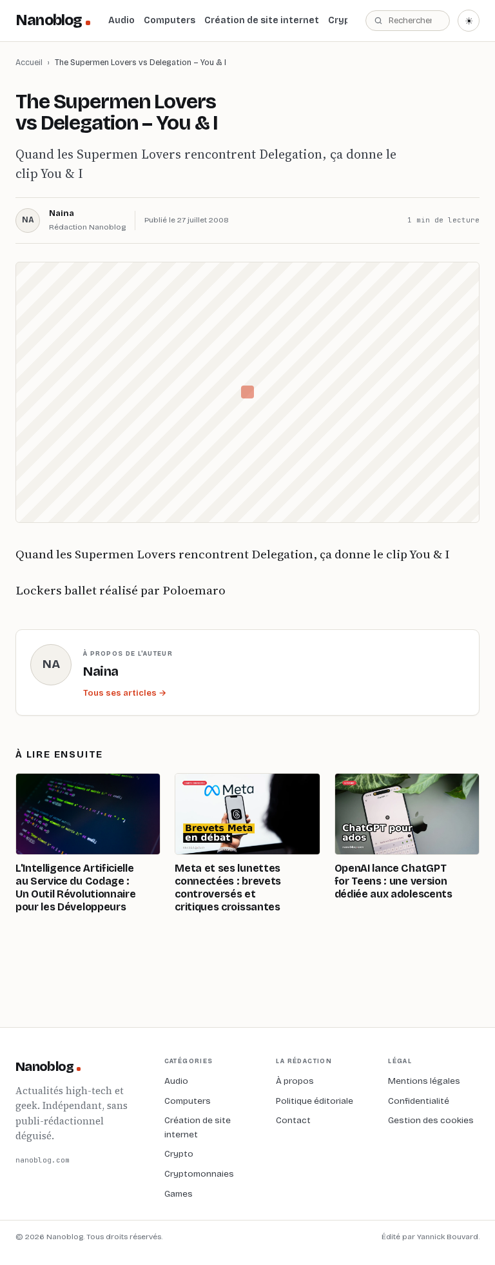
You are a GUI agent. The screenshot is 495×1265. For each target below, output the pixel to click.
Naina (61, 213)
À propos (295, 1080)
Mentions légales (424, 1080)
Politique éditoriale (314, 1100)
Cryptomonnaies (199, 1173)
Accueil (29, 62)
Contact (293, 1120)
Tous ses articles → (124, 693)
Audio (121, 20)
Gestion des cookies (431, 1120)
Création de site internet (261, 20)
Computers (169, 20)
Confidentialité (418, 1100)
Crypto (344, 20)
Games (178, 1193)
